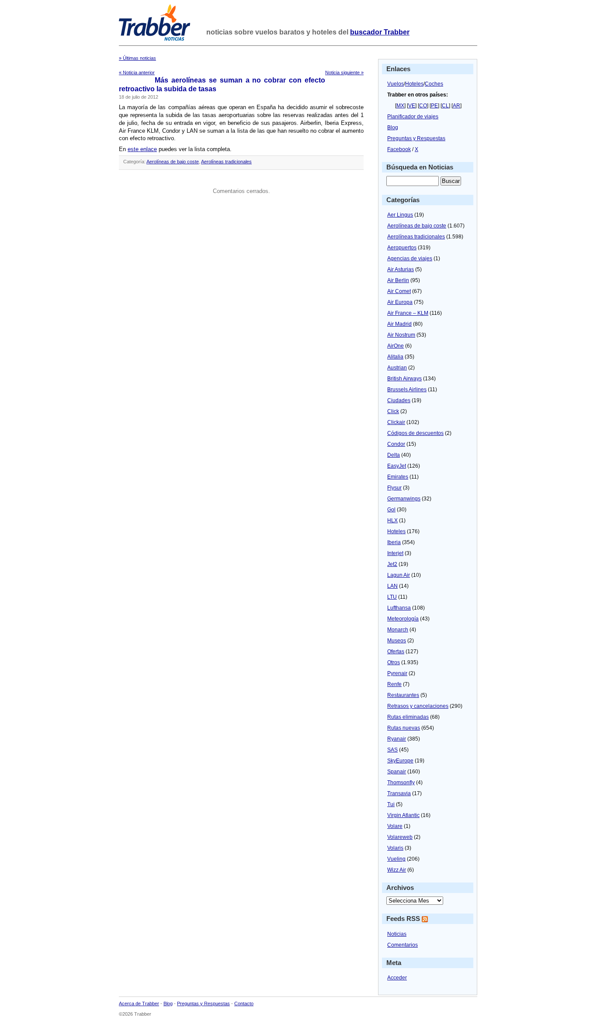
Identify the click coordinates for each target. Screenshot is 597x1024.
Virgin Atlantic (403, 815)
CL (445, 106)
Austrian (397, 368)
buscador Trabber (380, 32)
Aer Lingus (400, 215)
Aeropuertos (402, 248)
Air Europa (400, 302)
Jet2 (392, 564)
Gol (391, 510)
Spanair (396, 772)
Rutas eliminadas (408, 717)
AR (456, 106)
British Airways (404, 379)
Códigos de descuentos (415, 433)
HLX (392, 520)
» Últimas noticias (137, 58)
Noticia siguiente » (344, 72)
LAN (392, 586)
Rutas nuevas (403, 728)
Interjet (395, 553)
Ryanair (396, 739)
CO (423, 106)
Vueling (396, 859)
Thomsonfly (401, 782)
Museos (396, 641)
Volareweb (400, 837)
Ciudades (398, 400)
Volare (395, 826)
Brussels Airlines (407, 389)
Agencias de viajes (409, 258)
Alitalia (395, 357)
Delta (393, 455)
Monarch (397, 630)
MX (400, 106)
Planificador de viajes (412, 117)
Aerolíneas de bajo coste (172, 161)
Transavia (399, 793)
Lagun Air (398, 575)
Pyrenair (397, 673)
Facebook (399, 149)
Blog (392, 127)
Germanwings (403, 499)
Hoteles (414, 84)
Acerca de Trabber (139, 1003)
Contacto (243, 1003)
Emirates (397, 477)
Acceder (397, 978)
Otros (393, 662)
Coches (434, 84)
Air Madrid (399, 324)
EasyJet (396, 466)
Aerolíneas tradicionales (226, 161)
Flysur (394, 488)
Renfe (394, 684)
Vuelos (395, 84)
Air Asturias (400, 269)
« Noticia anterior (137, 72)
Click (393, 411)
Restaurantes (403, 695)
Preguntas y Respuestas (416, 138)
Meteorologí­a (403, 619)
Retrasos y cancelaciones (417, 706)
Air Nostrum (401, 335)
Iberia (394, 542)
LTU (392, 597)
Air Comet (399, 291)
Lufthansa (399, 608)
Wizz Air (396, 870)
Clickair (396, 422)
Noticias (396, 934)
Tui (391, 804)
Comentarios (402, 945)
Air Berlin (398, 280)
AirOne (395, 346)
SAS (392, 750)
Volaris (395, 848)
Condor (396, 444)
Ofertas (395, 651)
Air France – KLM (407, 313)
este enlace (142, 149)
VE (411, 106)
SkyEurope (400, 761)
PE (434, 106)
